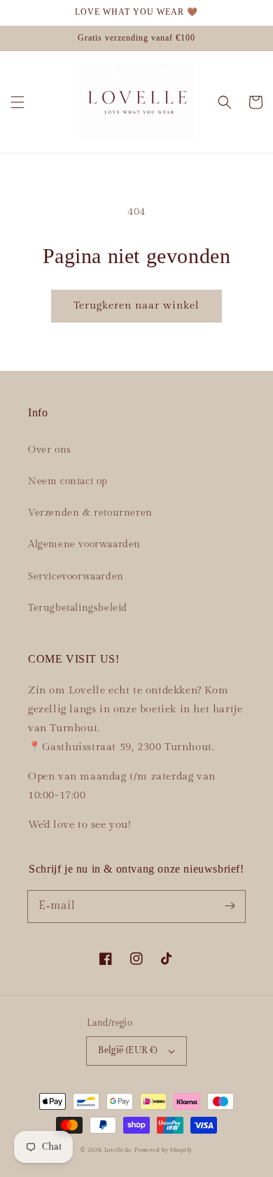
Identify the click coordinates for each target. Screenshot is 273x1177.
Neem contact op (68, 481)
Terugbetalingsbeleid (77, 608)
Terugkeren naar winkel (137, 305)
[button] (17, 102)
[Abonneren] (229, 906)
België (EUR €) (128, 1050)
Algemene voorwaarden (84, 544)
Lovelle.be (118, 1150)
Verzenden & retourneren (90, 513)
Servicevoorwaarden (76, 576)
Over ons (49, 450)
